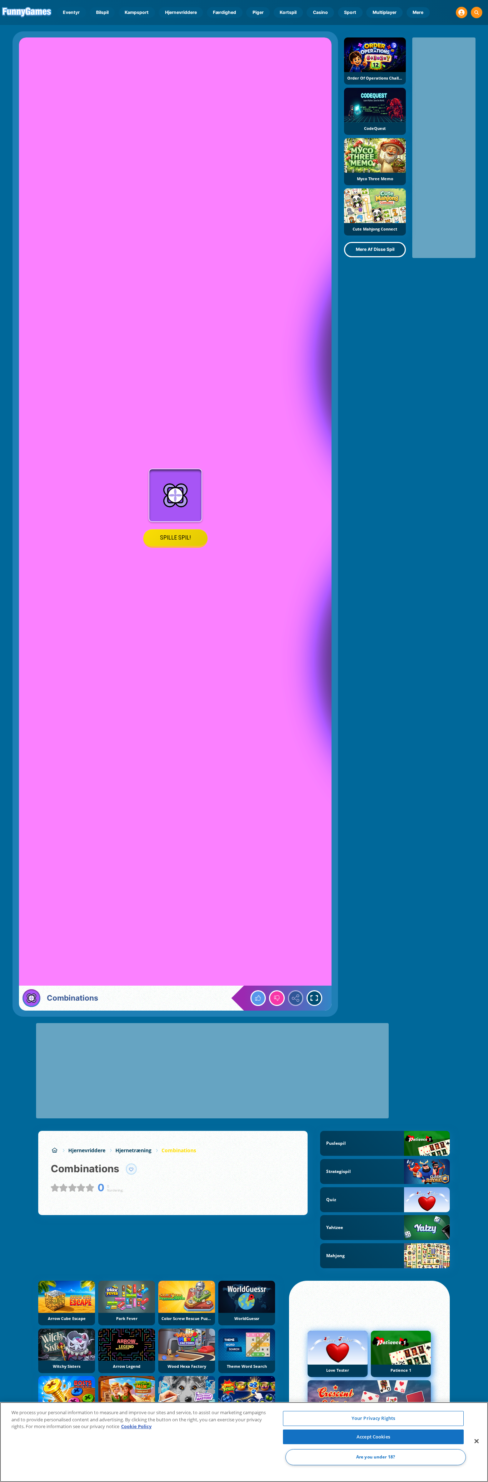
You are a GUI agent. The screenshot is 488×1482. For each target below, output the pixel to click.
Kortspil (288, 12)
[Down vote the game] (277, 998)
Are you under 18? (375, 1457)
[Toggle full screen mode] (314, 998)
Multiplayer (385, 12)
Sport (350, 12)
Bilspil (102, 12)
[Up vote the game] (258, 998)
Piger (258, 12)
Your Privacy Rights (373, 1418)
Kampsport (137, 12)
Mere (418, 12)
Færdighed (224, 12)
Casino (320, 12)
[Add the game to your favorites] (131, 1169)
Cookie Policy (136, 1426)
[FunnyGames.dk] (54, 1150)
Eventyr (71, 12)
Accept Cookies (373, 1436)
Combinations (178, 1150)
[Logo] (27, 12)
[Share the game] (296, 998)
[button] (461, 12)
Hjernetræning (133, 1150)
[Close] (476, 1441)
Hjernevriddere (181, 12)
